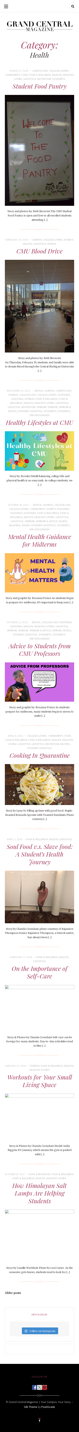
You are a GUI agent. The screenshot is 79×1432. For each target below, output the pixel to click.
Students (58, 79)
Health (57, 75)
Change (13, 395)
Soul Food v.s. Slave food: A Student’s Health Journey (40, 854)
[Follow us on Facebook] (34, 1386)
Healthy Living (45, 403)
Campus (37, 240)
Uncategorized (40, 415)
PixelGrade (48, 1407)
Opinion (41, 407)
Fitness (30, 399)
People (51, 244)
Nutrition (44, 79)
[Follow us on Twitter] (39, 1386)
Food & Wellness (40, 75)
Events (68, 240)
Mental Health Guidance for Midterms (39, 540)
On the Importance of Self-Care (39, 972)
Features (17, 399)
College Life (27, 395)
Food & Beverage (39, 1174)
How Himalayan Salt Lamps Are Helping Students (39, 1193)
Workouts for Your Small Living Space (39, 1081)
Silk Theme (30, 1407)
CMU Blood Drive (39, 251)
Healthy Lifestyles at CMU (39, 422)
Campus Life (40, 71)
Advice (38, 391)
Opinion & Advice (47, 521)
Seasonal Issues (19, 525)
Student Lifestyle (30, 411)
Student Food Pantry (39, 86)
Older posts (13, 1293)
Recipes (65, 744)
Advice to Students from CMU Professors (40, 650)
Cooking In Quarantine (40, 755)
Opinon (56, 630)
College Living (59, 71)
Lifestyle (30, 79)
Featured (64, 395)
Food (25, 75)
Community (12, 75)
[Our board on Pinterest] (44, 1386)
